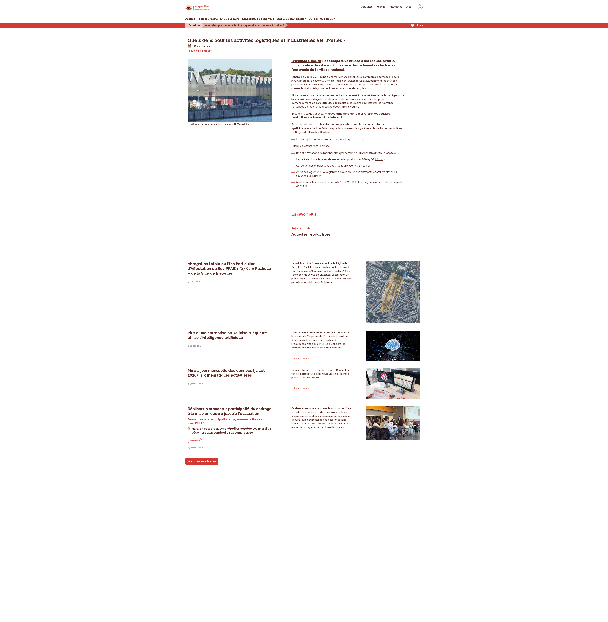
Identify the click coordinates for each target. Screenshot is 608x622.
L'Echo (379, 159)
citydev (325, 65)
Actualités (367, 6)
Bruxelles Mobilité (306, 61)
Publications (395, 6)
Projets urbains (208, 18)
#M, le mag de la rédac (368, 182)
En (421, 25)
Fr (412, 25)
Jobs (408, 6)
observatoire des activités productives (341, 139)
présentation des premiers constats (340, 124)
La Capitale (389, 153)
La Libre (313, 175)
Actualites (194, 25)
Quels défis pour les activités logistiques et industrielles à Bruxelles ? (244, 25)
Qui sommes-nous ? (322, 18)
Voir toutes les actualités (202, 461)
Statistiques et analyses (258, 18)
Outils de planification (291, 18)
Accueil (190, 18)
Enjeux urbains (230, 18)
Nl (417, 25)
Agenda (381, 6)
